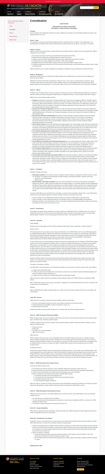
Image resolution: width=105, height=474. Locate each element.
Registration (56, 464)
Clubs (10, 26)
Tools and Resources (58, 466)
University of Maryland (52, 1)
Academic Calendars (58, 461)
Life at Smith (33, 461)
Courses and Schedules (36, 466)
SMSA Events (12, 39)
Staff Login (80, 469)
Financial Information (58, 463)
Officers (11, 33)
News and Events (34, 468)
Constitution (12, 29)
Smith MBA (33, 463)
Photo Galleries (13, 36)
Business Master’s (34, 464)
